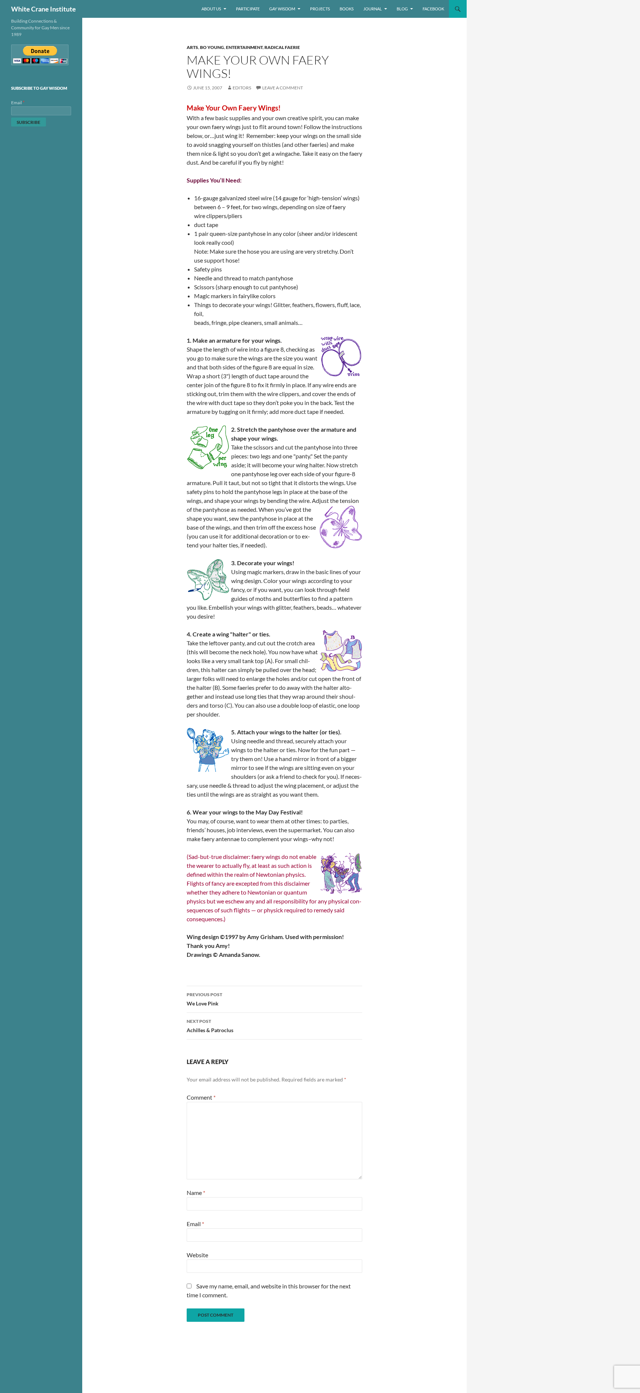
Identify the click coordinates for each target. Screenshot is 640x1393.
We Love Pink (204, 999)
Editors (242, 87)
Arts (192, 47)
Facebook (433, 8)
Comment (201, 1097)
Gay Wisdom (282, 8)
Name (196, 1192)
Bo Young (212, 47)
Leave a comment (282, 87)
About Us (211, 8)
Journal (372, 8)
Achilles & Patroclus (210, 1025)
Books (347, 8)
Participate (248, 8)
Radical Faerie (282, 47)
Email (195, 1223)
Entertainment (244, 47)
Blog (402, 8)
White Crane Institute (43, 9)
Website (197, 1254)
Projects (320, 8)
